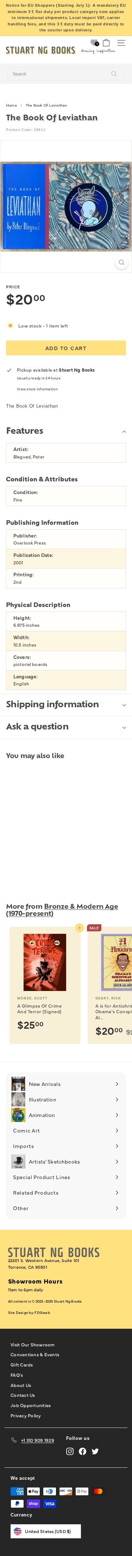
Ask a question (37, 727)
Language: (25, 676)
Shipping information (52, 705)
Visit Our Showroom (33, 1344)
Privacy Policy (26, 1415)
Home (11, 105)
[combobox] (66, 73)
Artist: (21, 449)
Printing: (23, 574)
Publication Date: (33, 555)
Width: (21, 637)
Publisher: (25, 535)
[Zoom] (121, 262)
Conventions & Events (35, 1354)
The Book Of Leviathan (46, 105)
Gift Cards (22, 1364)
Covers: (22, 657)
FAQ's (17, 1374)
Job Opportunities (31, 1405)
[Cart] (106, 42)
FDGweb (42, 1312)
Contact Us (23, 1395)
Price (13, 286)
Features (24, 431)
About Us (21, 1385)
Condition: (25, 492)
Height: (22, 617)
